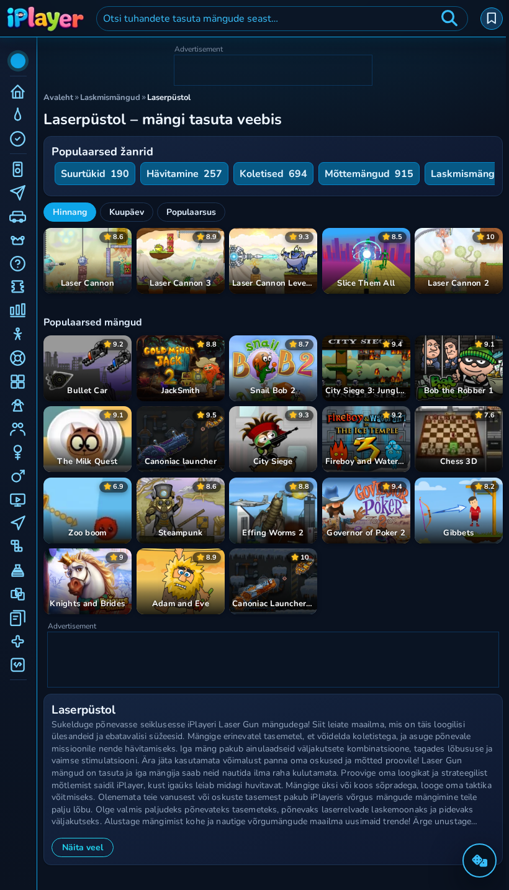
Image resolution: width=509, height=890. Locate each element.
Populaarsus (191, 212)
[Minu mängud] (491, 18)
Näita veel (82, 847)
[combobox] (282, 18)
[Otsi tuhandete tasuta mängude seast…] (449, 18)
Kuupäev (126, 212)
